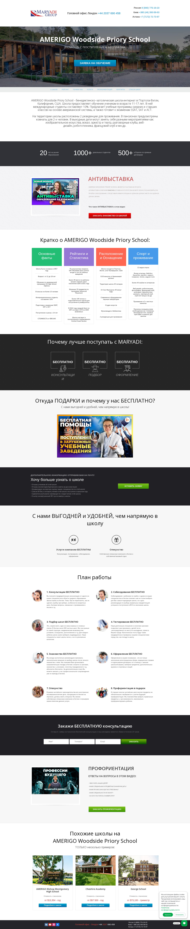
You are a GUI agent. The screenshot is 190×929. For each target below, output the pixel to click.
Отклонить (180, 915)
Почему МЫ (78, 89)
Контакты (120, 89)
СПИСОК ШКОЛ (134, 89)
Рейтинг (65, 89)
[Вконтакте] (46, 924)
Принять (168, 915)
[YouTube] (50, 924)
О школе (54, 89)
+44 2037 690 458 (109, 13)
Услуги (90, 89)
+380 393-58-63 (149, 12)
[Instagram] (53, 924)
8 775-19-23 (150, 8)
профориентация (104, 89)
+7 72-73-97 (149, 17)
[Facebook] (57, 924)
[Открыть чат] (184, 923)
